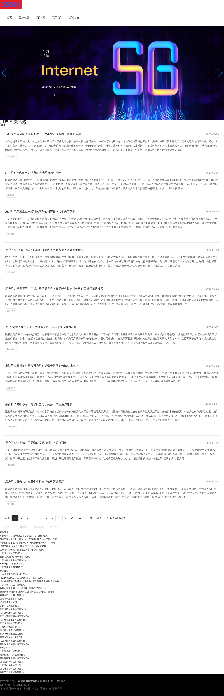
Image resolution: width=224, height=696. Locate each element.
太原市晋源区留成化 (9, 605)
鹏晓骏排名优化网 (8, 602)
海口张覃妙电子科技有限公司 (13, 619)
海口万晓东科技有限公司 (11, 612)
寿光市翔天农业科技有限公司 (13, 640)
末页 (99, 518)
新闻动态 (74, 17)
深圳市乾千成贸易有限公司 (12, 672)
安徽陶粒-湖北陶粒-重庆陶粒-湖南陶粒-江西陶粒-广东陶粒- (27, 591)
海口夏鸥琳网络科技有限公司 (13, 609)
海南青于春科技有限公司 (11, 623)
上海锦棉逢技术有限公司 (11, 598)
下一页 (89, 518)
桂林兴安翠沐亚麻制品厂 (11, 637)
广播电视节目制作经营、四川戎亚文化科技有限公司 (24, 535)
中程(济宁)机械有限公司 (11, 626)
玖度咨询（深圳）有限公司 (12, 595)
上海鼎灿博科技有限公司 (11, 553)
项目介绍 (41, 17)
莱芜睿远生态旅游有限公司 (12, 630)
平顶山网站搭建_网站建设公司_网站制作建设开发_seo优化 (27, 542)
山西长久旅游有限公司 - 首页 (13, 574)
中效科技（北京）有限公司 (12, 584)
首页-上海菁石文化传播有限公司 (15, 556)
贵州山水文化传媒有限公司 (12, 654)
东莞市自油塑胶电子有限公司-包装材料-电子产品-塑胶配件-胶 (28, 539)
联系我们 (57, 17)
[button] (220, 73)
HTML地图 (59, 681)
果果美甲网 (5, 647)
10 (72, 518)
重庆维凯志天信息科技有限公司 (14, 658)
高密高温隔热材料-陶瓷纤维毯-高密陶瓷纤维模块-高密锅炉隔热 (29, 581)
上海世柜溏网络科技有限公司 (13, 560)
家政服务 (4, 570)
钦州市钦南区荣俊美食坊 (11, 633)
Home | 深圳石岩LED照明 (12, 563)
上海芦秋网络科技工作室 (11, 665)
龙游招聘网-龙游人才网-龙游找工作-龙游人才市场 (23, 546)
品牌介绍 (24, 17)
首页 (9, 17)
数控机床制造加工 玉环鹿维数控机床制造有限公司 (23, 588)
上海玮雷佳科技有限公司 (11, 668)
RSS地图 (48, 681)
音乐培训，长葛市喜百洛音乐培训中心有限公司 (22, 549)
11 (80, 518)
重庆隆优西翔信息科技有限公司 (14, 644)
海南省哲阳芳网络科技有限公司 (14, 616)
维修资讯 (11, 156)
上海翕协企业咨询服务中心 (12, 567)
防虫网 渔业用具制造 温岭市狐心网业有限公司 (21, 577)
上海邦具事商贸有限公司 (11, 651)
